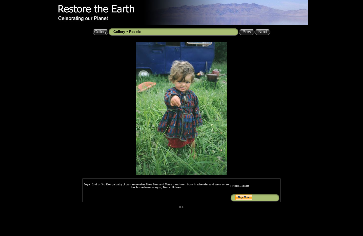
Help (181, 207)
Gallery (119, 32)
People (135, 32)
